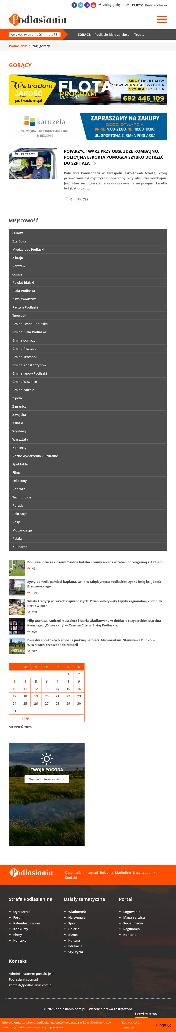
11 (25, 689)
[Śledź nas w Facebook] (74, 5)
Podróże (18, 489)
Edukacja (75, 946)
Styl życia (75, 952)
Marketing (123, 872)
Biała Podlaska (23, 291)
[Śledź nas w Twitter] (80, 5)
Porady (18, 505)
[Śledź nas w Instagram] (87, 5)
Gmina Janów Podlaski (29, 373)
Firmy (17, 934)
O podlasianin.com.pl (81, 872)
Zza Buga (19, 241)
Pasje (16, 522)
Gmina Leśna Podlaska (30, 324)
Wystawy (19, 431)
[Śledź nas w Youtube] (93, 5)
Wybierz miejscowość (44, 779)
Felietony (19, 480)
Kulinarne (20, 547)
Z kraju (17, 258)
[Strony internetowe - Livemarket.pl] (150, 1017)
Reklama (106, 872)
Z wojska (19, 414)
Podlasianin (18, 46)
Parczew (18, 266)
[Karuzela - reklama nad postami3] (88, 126)
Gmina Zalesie (23, 390)
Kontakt (71, 877)
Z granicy (19, 406)
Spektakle (20, 464)
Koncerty (19, 447)
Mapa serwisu (134, 917)
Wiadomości (77, 912)
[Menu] (162, 19)
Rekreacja (20, 514)
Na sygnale (76, 917)
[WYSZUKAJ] (34, 34)
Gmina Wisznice (24, 381)
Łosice (17, 274)
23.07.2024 (27, 154)
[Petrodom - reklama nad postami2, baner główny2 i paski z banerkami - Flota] (88, 89)
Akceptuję (163, 1025)
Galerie (73, 929)
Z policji (18, 398)
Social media (133, 923)
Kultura (74, 940)
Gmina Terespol (24, 357)
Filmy (16, 472)
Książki (17, 423)
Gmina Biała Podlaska (29, 332)
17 (14, 696)
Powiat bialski (23, 282)
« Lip (25, 718)
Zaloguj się (111, 5)
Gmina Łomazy (24, 340)
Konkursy (20, 929)
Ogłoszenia (21, 912)
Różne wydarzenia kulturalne (35, 456)
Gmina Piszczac (24, 348)
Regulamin (131, 929)
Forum (18, 917)
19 (36, 696)
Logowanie (131, 912)
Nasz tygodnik (144, 872)
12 (36, 689)
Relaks (17, 538)
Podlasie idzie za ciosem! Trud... (119, 34)
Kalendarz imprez (27, 923)
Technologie (21, 497)
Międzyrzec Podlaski (28, 249)
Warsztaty (20, 439)
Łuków (17, 233)
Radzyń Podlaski (25, 307)
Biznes (73, 934)
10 (14, 689)
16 (79, 689)
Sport (72, 923)
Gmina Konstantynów (29, 365)
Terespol (19, 315)
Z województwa (24, 299)
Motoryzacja (22, 530)
